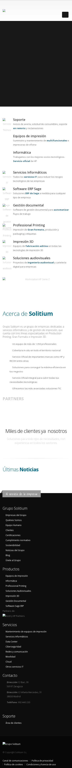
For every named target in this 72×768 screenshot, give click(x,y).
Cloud (9, 661)
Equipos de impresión (29, 136)
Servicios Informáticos (30, 172)
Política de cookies (13, 764)
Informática (22, 152)
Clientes (10, 530)
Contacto (10, 675)
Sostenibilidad (13, 545)
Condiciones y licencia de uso (41, 764)
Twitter (11, 708)
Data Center (11, 641)
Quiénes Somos (14, 520)
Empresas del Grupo (16, 515)
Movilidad (10, 656)
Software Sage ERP (15, 606)
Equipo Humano (13, 525)
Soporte (19, 119)
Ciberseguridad (13, 646)
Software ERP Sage (27, 189)
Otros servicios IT (14, 666)
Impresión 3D (23, 241)
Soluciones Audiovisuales (18, 590)
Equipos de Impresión (17, 575)
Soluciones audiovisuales (31, 258)
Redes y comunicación (17, 651)
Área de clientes (13, 722)
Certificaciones (13, 535)
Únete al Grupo (13, 560)
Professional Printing (29, 225)
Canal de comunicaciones (15, 760)
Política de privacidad (42, 760)
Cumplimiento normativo (18, 540)
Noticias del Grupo (15, 550)
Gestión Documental (16, 600)
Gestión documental (28, 205)
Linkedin (5, 708)
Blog (8, 555)
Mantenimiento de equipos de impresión (26, 631)
